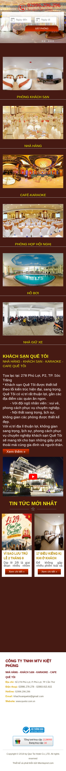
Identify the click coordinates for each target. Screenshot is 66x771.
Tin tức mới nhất (33, 503)
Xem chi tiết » (17, 571)
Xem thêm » (15, 452)
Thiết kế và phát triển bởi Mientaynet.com (33, 763)
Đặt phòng (41, 28)
